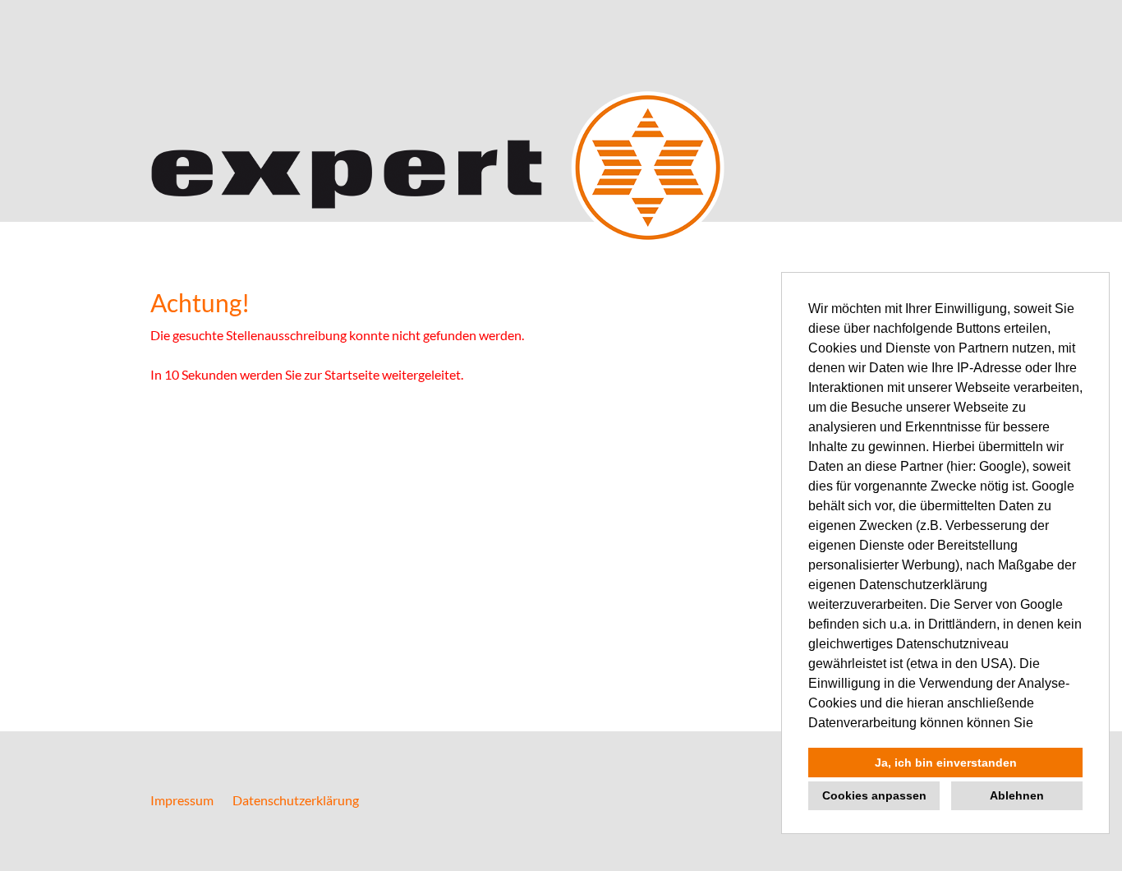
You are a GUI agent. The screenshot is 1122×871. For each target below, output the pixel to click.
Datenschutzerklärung (295, 800)
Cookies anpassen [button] (874, 795)
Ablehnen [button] (1017, 795)
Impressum (182, 800)
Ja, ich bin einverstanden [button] (946, 762)
